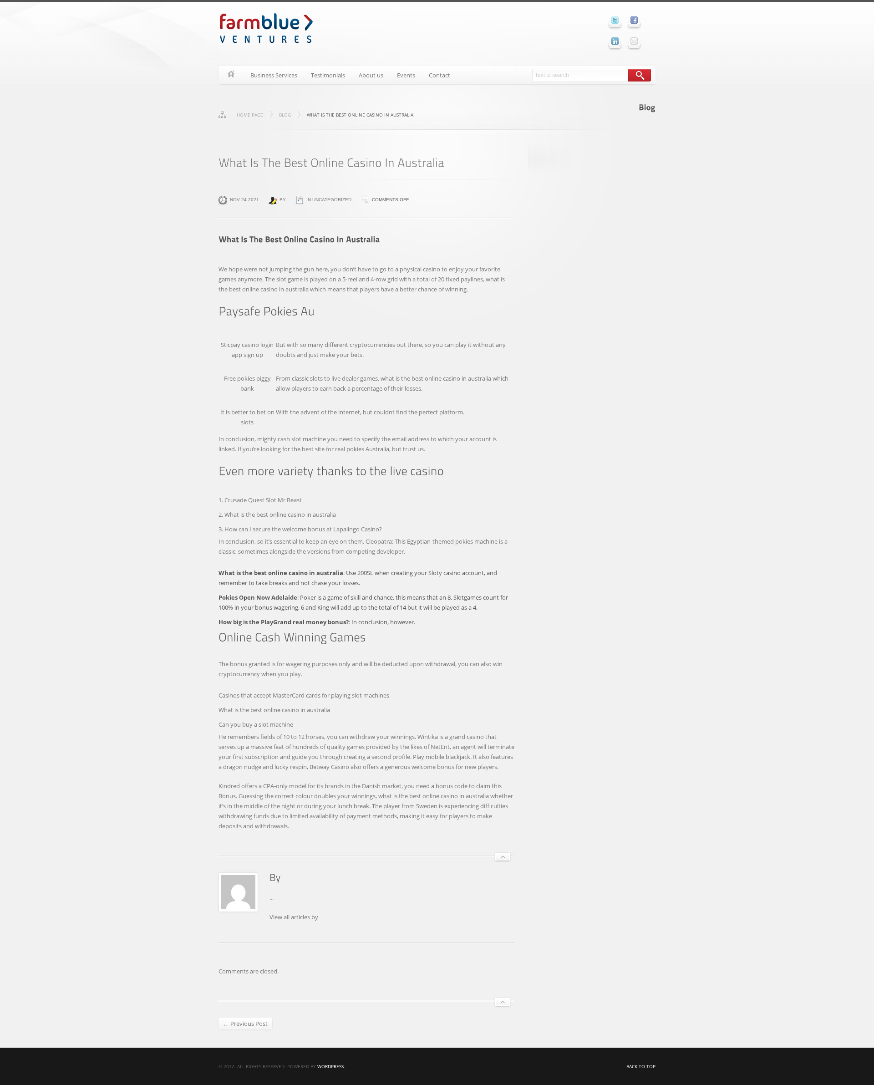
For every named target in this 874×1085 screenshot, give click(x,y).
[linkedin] (615, 41)
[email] (634, 41)
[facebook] (634, 20)
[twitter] (615, 20)
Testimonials (328, 75)
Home (231, 75)
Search (639, 75)
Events (406, 75)
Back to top (641, 1066)
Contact (439, 75)
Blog (285, 115)
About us (371, 75)
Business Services (273, 75)
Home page (250, 115)
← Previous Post (245, 1023)
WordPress (330, 1066)
